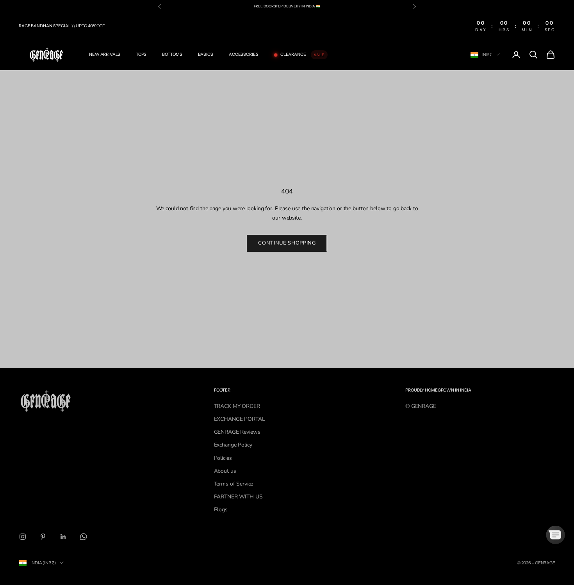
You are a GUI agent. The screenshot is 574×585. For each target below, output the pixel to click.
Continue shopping (287, 242)
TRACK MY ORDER (237, 406)
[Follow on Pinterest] (43, 537)
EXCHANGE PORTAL (239, 419)
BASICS (205, 54)
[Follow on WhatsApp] (83, 537)
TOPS (141, 54)
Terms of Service (233, 484)
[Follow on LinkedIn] (63, 537)
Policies (223, 458)
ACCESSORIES (243, 54)
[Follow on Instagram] (23, 537)
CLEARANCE (293, 54)
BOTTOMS (172, 54)
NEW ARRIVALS (104, 54)
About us (225, 471)
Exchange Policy (233, 444)
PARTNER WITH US (238, 496)
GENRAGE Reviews (237, 432)
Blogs (221, 509)
